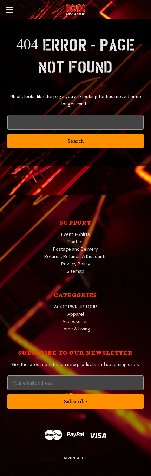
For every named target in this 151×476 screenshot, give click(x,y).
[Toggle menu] (9, 9)
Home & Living (75, 329)
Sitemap (75, 271)
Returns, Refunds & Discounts (75, 256)
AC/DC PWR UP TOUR (75, 306)
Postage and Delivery (75, 249)
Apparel (75, 314)
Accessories (76, 321)
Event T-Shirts (75, 234)
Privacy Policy (75, 263)
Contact (75, 241)
